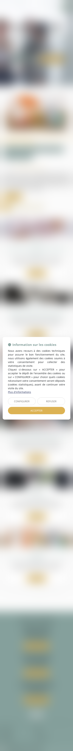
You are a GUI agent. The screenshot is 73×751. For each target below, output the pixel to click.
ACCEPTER (36, 410)
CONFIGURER (22, 401)
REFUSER (51, 401)
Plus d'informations (19, 392)
